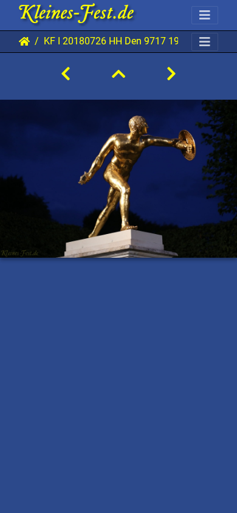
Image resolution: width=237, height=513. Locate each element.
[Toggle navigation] (204, 15)
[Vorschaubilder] (118, 74)
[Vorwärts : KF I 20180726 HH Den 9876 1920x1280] (171, 74)
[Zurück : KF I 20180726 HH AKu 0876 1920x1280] (65, 74)
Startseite (24, 41)
